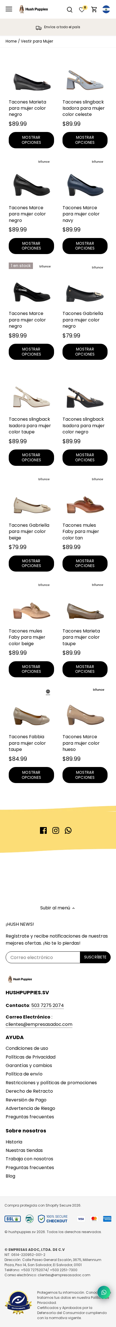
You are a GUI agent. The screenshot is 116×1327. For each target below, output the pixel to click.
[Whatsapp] (68, 830)
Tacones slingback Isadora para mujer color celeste (84, 108)
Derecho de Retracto (29, 1091)
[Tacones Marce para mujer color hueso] (85, 708)
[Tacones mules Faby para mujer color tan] (85, 497)
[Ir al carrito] (94, 9)
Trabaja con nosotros (29, 1159)
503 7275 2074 (47, 1005)
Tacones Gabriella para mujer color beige (29, 531)
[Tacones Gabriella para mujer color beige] (31, 497)
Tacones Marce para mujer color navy (81, 214)
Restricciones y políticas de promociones (51, 1082)
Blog (10, 1176)
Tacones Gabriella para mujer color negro (83, 319)
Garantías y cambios (29, 1065)
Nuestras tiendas (24, 1150)
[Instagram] (55, 830)
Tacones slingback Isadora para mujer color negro (84, 425)
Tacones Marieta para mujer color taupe (81, 637)
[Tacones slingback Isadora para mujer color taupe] (31, 391)
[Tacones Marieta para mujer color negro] (31, 73)
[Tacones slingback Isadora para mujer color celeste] (85, 73)
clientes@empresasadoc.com (39, 1024)
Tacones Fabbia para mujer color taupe (27, 743)
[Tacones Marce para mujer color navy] (85, 179)
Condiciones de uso (27, 1048)
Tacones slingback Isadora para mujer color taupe (30, 425)
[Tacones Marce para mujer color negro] (31, 179)
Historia (14, 1142)
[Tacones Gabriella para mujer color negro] (85, 285)
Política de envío (24, 1074)
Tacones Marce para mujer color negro (27, 214)
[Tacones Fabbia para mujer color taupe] (31, 708)
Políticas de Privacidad (30, 1057)
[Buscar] (69, 9)
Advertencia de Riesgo (30, 1108)
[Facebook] (43, 830)
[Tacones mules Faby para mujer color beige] (31, 602)
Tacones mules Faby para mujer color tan (81, 531)
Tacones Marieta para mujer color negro (27, 108)
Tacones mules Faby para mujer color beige (27, 637)
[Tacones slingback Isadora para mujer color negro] (85, 391)
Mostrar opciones (31, 140)
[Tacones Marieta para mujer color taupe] (85, 602)
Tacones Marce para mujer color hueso (81, 743)
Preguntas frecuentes (30, 1117)
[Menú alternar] (9, 9)
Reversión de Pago (26, 1100)
